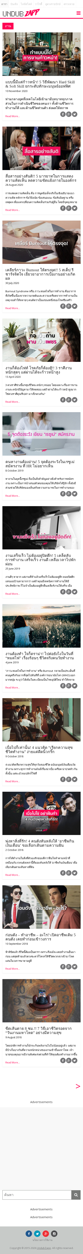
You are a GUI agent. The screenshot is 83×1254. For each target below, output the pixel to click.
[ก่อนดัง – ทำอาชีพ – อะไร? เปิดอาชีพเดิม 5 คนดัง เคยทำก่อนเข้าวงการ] (41, 888)
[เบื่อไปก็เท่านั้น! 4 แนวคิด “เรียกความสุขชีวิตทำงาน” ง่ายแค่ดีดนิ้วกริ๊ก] (41, 700)
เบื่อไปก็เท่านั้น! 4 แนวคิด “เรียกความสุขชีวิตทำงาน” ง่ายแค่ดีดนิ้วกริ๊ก (39, 749)
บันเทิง (14, 4)
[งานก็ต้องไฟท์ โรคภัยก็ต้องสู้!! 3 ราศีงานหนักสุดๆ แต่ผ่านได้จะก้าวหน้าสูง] (41, 321)
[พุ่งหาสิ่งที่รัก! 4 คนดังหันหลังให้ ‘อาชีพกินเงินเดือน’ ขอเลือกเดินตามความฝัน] (41, 794)
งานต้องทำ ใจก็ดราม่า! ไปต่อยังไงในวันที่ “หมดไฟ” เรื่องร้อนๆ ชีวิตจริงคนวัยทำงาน (39, 656)
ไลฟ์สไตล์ (26, 4)
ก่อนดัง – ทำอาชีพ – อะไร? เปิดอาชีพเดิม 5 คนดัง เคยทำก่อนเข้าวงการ (40, 937)
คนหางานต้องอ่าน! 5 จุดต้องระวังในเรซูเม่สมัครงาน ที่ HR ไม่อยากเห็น (40, 464)
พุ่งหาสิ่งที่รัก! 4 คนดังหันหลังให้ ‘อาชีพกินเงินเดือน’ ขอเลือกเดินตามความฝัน (39, 843)
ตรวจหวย (69, 4)
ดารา (4, 4)
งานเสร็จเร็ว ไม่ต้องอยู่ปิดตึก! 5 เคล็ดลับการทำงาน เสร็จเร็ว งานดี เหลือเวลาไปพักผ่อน (40, 559)
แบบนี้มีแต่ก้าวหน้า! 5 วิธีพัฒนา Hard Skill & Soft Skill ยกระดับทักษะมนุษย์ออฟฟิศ (40, 84)
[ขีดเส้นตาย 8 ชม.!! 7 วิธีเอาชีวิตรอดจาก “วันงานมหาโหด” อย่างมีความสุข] (41, 981)
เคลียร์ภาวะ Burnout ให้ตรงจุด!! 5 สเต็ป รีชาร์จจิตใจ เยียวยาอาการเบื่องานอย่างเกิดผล (40, 274)
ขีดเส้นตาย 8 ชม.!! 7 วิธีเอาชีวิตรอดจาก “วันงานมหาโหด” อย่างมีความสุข (38, 1030)
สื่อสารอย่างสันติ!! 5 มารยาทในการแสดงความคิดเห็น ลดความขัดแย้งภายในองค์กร (40, 178)
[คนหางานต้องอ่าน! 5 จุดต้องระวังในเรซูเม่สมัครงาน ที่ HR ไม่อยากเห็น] (41, 414)
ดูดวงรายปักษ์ (53, 4)
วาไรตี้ (38, 4)
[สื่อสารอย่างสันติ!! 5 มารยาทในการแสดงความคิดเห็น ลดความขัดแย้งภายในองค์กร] (41, 129)
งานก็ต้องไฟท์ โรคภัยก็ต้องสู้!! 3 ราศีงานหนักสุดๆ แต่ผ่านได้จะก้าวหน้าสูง (38, 370)
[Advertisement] (41, 1148)
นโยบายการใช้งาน (42, 1240)
